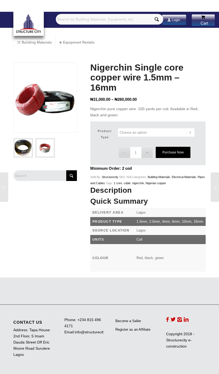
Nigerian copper (156, 183)
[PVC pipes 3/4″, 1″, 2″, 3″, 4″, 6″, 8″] (215, 187)
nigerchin (138, 183)
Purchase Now (173, 152)
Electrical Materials (184, 177)
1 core (118, 183)
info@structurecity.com (94, 332)
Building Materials (159, 177)
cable (127, 183)
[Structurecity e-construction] (28, 24)
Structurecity (110, 177)
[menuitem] (34, 42)
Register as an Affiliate (132, 329)
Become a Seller (128, 321)
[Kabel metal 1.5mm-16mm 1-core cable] (4, 187)
